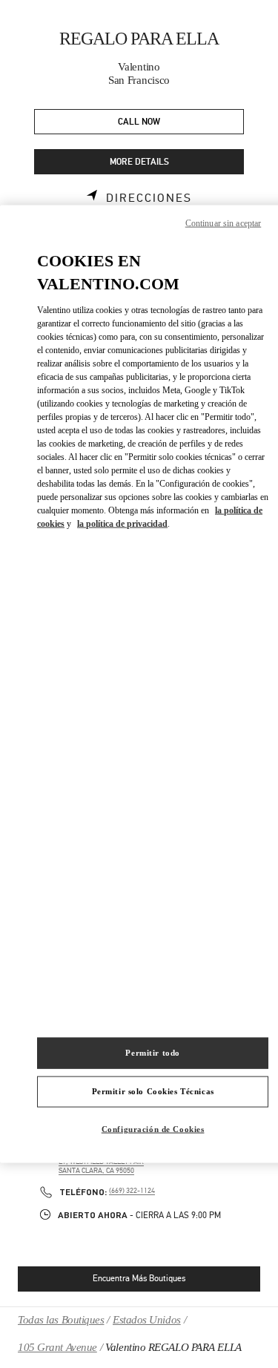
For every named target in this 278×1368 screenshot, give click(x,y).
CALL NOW (139, 122)
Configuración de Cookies (153, 1128)
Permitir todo (152, 1052)
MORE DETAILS (139, 162)
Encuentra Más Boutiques (139, 1278)
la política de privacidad (122, 523)
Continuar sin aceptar (223, 223)
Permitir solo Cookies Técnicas (153, 1091)
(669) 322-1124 (132, 1190)
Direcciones (149, 198)
